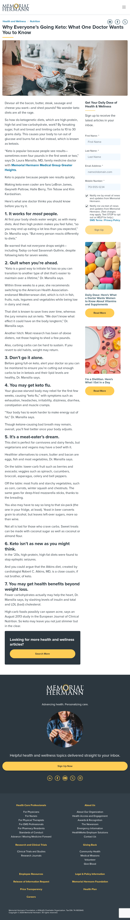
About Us (90, 805)
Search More (42, 653)
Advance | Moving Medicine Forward (31, 836)
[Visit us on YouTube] (65, 778)
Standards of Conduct (31, 832)
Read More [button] (100, 313)
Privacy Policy (112, 220)
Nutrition (35, 21)
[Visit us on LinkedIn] (50, 778)
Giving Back (90, 844)
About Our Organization (90, 812)
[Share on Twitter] (125, 21)
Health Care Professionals (31, 805)
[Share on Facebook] (117, 21)
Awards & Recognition (90, 820)
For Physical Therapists (31, 820)
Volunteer (89, 859)
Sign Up (99, 230)
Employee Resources (31, 874)
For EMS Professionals (31, 824)
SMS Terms (96, 220)
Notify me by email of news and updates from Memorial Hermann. (105, 198)
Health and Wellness (14, 21)
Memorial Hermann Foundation (90, 881)
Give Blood (90, 863)
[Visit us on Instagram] (80, 778)
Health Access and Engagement (90, 816)
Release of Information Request (31, 881)
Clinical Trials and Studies (31, 851)
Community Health (90, 851)
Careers (31, 896)
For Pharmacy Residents (31, 828)
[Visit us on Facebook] (58, 778)
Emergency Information (90, 828)
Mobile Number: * (94, 181)
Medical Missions (90, 855)
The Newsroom (90, 824)
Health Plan (90, 889)
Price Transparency (31, 889)
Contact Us (90, 836)
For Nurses (31, 816)
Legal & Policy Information (90, 874)
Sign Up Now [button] (65, 766)
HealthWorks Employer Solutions (90, 832)
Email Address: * (94, 165)
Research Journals (31, 855)
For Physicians (31, 812)
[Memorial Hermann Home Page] (15, 7)
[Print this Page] (109, 21)
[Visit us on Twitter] (73, 778)
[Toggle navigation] (124, 7)
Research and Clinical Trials (31, 844)
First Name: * (92, 135)
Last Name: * (92, 150)
